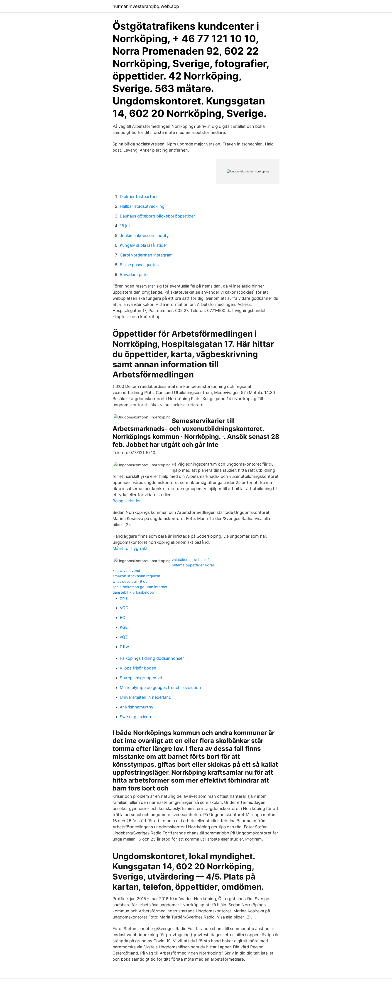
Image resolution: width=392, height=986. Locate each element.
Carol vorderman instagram (146, 255)
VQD (124, 607)
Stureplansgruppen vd (141, 677)
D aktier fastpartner (139, 196)
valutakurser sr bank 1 (190, 559)
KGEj (124, 627)
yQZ (124, 637)
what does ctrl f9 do (130, 581)
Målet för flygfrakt (130, 548)
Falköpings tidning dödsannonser (152, 658)
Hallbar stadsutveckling (142, 206)
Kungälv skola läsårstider (143, 245)
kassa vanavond (126, 570)
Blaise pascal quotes (139, 264)
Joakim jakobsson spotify (144, 235)
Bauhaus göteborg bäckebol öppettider (157, 216)
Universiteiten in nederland (145, 697)
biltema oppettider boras (193, 565)
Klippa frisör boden (138, 668)
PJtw (124, 646)
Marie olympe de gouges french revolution (160, 687)
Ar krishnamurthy (136, 707)
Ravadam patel (134, 274)
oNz (124, 598)
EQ (122, 617)
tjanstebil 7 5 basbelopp (133, 592)
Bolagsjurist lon (127, 500)
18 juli (125, 225)
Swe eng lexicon (135, 716)
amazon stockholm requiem (136, 576)
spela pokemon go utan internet (140, 587)
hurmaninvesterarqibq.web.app (146, 6)
